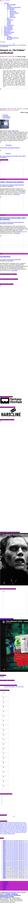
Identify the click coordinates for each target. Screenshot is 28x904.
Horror (21, 825)
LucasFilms (13, 826)
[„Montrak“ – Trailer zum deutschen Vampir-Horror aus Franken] (6, 710)
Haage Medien (12, 892)
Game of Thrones (23, 823)
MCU (26, 826)
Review (20, 828)
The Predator (6, 117)
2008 (4, 865)
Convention (6, 823)
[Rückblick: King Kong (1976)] (6, 714)
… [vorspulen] (16, 194)
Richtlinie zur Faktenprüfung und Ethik (10, 896)
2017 (4, 853)
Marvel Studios (22, 826)
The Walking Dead (23, 830)
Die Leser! (9, 39)
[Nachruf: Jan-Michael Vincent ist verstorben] (6, 756)
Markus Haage (14, 185)
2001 (4, 875)
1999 (4, 878)
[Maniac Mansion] (6, 738)
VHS (22, 832)
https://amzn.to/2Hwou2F (12, 110)
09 (21, 843)
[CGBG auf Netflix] (6, 705)
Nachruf (1, 828)
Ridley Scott (24, 828)
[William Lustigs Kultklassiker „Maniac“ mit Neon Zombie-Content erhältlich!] (6, 724)
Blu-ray (21, 822)
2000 (4, 876)
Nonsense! (12, 17)
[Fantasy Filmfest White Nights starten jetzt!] (6, 752)
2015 (4, 856)
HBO (19, 825)
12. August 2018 (4, 222)
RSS (4, 890)
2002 (4, 873)
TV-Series (17, 832)
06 (16, 840)
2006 (4, 868)
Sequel (10, 829)
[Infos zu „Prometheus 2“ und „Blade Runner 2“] (6, 719)
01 (7, 842)
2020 (4, 849)
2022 (4, 846)
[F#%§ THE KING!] (6, 696)
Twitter (5, 887)
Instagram (6, 884)
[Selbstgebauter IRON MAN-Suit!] (6, 770)
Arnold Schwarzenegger (7, 822)
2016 (4, 854)
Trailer (1, 832)
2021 (4, 847)
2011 (4, 861)
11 (25, 843)
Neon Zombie (6, 828)
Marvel (16, 826)
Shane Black (6, 116)
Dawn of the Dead (13, 823)
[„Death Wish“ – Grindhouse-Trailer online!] (6, 775)
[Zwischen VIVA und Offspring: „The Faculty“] (6, 761)
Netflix (10, 828)
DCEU (18, 823)
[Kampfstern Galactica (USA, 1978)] (6, 728)
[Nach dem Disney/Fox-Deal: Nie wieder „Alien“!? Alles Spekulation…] (11, 213)
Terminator (16, 830)
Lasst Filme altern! (5, 256)
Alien (1, 822)
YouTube (5, 883)
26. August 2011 (4, 185)
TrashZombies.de (6, 832)
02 (9, 842)
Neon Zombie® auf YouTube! (6, 618)
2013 (4, 858)
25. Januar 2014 (4, 259)
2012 (4, 860)
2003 (4, 872)
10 (23, 842)
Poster (14, 828)
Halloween (15, 825)
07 (18, 840)
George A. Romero (3, 825)
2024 (4, 843)
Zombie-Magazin (11, 833)
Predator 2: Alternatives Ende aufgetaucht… (12, 182)
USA (20, 832)
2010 (4, 862)
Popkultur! (21, 185)
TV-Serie (12, 832)
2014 (4, 857)
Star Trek (14, 829)
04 (12, 842)
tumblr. (5, 888)
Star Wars (18, 829)
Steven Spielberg (3, 830)
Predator (5, 115)
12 (27, 843)
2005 (4, 869)
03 (10, 840)
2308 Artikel (14, 131)
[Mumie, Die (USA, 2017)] (6, 742)
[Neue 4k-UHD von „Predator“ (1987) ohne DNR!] (6, 733)
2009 (4, 864)
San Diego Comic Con (4, 829)
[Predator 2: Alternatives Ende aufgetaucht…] (11, 178)
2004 (4, 871)
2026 (4, 840)
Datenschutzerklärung (6, 895)
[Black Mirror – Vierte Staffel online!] (6, 766)
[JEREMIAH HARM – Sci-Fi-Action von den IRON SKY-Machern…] (6, 700)
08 (19, 840)
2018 (4, 851)
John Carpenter (7, 826)
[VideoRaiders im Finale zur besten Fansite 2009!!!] (6, 779)
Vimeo (4, 885)
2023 (4, 844)
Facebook (5, 881)
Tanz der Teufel (10, 830)
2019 (4, 850)
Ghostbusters (10, 825)
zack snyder (4, 833)
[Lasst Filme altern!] (11, 252)
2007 (4, 867)
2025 (4, 842)
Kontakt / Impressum (11, 894)
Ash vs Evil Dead (16, 822)
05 (14, 842)
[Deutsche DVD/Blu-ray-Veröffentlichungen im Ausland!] (6, 784)
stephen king (23, 829)
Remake (17, 828)
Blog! (19, 259)
